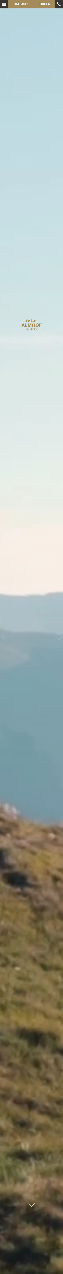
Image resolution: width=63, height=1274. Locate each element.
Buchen (44, 4)
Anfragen (21, 4)
